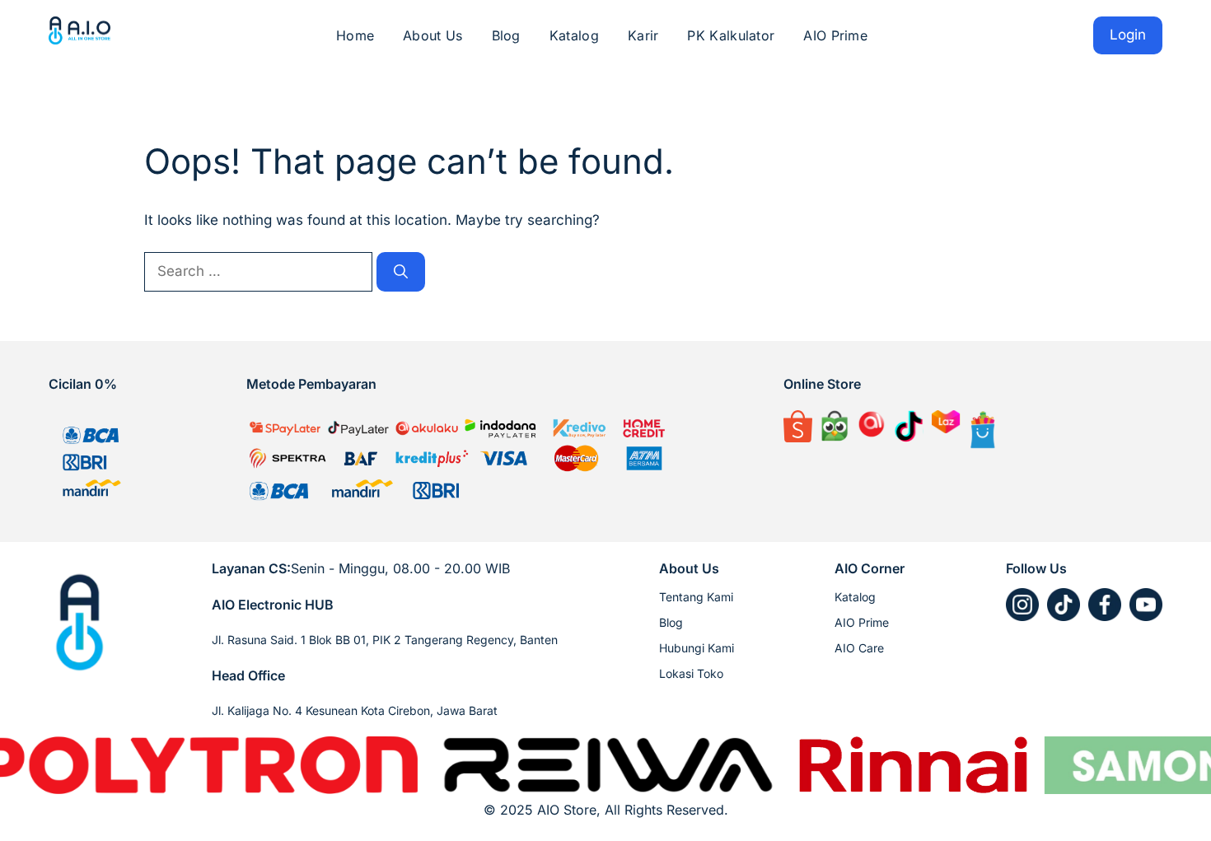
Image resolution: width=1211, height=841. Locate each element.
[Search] (400, 272)
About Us (432, 35)
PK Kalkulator (730, 35)
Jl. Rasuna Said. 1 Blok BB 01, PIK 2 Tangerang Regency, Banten (385, 640)
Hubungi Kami (696, 648)
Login (1128, 34)
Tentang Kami (696, 597)
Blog (506, 35)
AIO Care (859, 648)
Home (355, 35)
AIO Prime (835, 35)
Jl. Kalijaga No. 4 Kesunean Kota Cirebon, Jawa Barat (355, 710)
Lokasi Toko (691, 673)
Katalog (574, 35)
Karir (643, 35)
